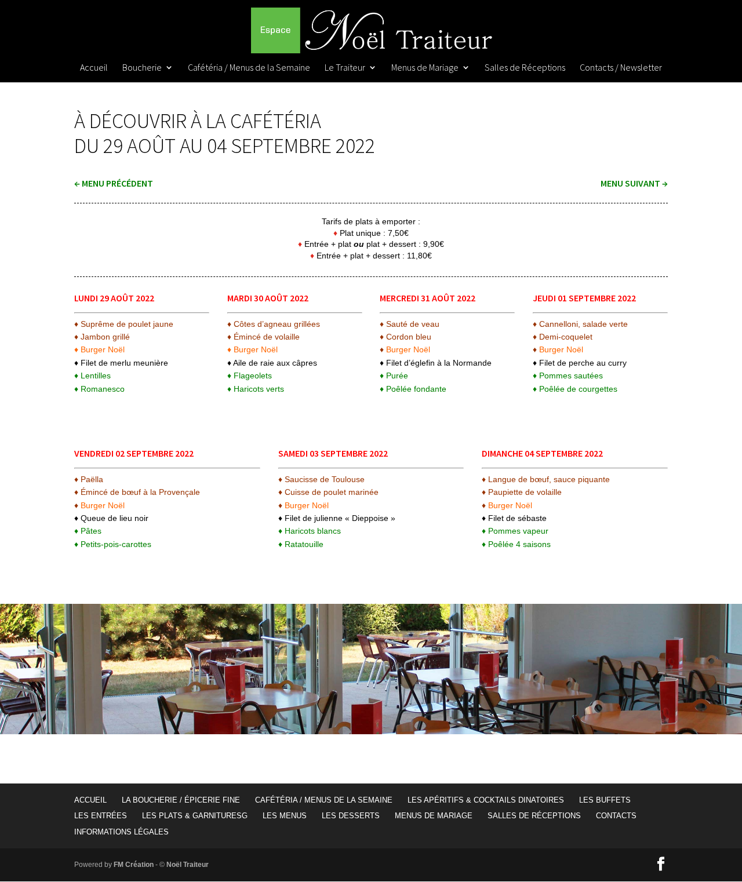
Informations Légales (121, 832)
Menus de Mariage (425, 68)
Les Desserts (351, 815)
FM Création (134, 865)
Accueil (94, 68)
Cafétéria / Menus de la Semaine (249, 68)
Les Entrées (100, 815)
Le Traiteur (345, 68)
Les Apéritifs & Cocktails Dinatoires (486, 800)
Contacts (616, 815)
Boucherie (142, 68)
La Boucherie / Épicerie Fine (181, 800)
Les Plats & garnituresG (195, 815)
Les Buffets (605, 800)
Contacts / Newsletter (621, 68)
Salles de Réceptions (525, 68)
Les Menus (285, 815)
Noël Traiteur (187, 865)
